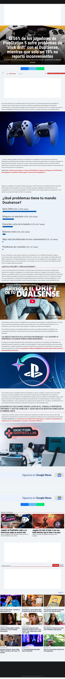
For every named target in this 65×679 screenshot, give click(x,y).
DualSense (62, 73)
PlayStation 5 (56, 73)
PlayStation (50, 73)
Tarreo (2, 1)
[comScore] (32, 668)
